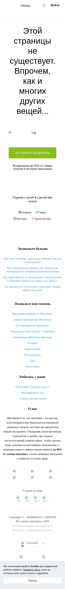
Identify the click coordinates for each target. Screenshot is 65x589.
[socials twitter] (37, 500)
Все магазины (32, 354)
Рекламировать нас (32, 392)
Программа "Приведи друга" (32, 386)
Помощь (32, 343)
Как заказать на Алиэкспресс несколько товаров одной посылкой (32, 288)
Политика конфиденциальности (32, 530)
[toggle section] (34, 295)
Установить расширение (33, 152)
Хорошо (32, 580)
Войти (55, 5)
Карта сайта (32, 366)
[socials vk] (19, 500)
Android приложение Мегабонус (32, 319)
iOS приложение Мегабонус (32, 325)
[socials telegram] (45, 500)
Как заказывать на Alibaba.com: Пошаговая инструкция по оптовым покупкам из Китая (32, 270)
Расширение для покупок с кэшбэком (32, 331)
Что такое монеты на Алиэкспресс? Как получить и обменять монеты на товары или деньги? (32, 279)
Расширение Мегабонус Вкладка (32, 337)
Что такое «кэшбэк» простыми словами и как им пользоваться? (32, 260)
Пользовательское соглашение (31, 525)
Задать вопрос (32, 349)
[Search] (44, 5)
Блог (32, 360)
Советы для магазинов (32, 398)
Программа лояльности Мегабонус (32, 313)
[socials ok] (28, 500)
